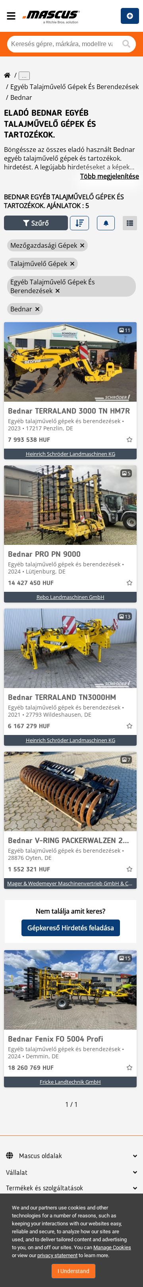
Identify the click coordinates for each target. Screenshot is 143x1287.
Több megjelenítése (109, 176)
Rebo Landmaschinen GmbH (70, 597)
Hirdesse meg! (130, 16)
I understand (73, 1271)
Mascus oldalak (40, 1156)
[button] (36, 223)
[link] (70, 362)
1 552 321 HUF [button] (29, 870)
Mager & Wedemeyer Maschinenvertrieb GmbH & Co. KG (74, 883)
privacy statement (57, 1255)
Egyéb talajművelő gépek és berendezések (74, 86)
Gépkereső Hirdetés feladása (70, 927)
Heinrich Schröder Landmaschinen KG (70, 453)
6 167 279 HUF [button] (29, 726)
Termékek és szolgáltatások (44, 1188)
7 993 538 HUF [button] (29, 440)
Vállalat (16, 1172)
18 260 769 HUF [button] (31, 1068)
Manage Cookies (112, 1247)
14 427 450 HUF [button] (31, 583)
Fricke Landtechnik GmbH (70, 1081)
